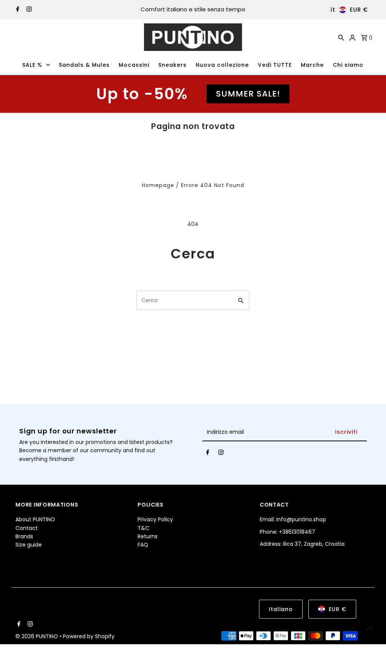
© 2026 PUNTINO (37, 636)
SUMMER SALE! (248, 94)
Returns (148, 536)
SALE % (32, 65)
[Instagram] (28, 9)
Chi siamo (348, 65)
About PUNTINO (35, 519)
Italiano (281, 609)
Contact (26, 528)
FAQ (143, 544)
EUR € (359, 10)
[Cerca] (341, 37)
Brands (24, 536)
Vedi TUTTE (275, 65)
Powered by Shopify (89, 636)
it (333, 10)
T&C (143, 528)
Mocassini (134, 65)
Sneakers (172, 65)
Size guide (28, 544)
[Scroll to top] (369, 628)
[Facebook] (16, 9)
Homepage (158, 185)
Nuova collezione (222, 65)
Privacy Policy (155, 519)
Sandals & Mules (84, 65)
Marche (312, 65)
